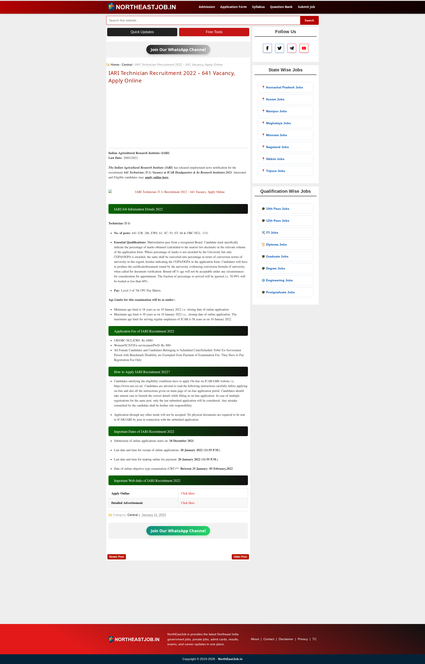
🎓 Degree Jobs (273, 268)
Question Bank (281, 7)
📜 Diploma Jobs (274, 244)
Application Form (233, 7)
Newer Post (116, 556)
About (255, 639)
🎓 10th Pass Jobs (275, 208)
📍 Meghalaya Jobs (276, 123)
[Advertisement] (178, 115)
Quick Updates (142, 32)
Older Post (240, 556)
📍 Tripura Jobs (273, 171)
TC (314, 639)
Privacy (303, 639)
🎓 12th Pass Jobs (275, 220)
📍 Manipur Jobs (274, 111)
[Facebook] (267, 48)
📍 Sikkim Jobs (272, 159)
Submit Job (306, 7)
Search (309, 20)
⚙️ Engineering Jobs (277, 280)
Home (115, 64)
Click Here (188, 493)
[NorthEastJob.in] (134, 639)
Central (127, 64)
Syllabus (258, 7)
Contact (268, 639)
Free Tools (214, 32)
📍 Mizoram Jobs (274, 135)
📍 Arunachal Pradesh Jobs (282, 87)
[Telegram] (291, 48)
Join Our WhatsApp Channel (178, 49)
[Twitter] (279, 48)
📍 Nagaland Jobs (275, 147)
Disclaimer (286, 639)
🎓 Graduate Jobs (274, 256)
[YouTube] (303, 48)
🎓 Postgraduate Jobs (278, 292)
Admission (207, 7)
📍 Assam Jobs (272, 99)
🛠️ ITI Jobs (269, 232)
